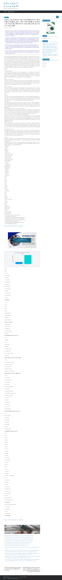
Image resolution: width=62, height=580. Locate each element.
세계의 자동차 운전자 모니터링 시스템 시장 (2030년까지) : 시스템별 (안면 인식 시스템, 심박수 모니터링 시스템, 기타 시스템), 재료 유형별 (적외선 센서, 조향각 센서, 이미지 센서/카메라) (31, 569)
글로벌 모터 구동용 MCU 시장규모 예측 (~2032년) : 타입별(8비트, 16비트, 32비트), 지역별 (19, 540)
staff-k (12, 27)
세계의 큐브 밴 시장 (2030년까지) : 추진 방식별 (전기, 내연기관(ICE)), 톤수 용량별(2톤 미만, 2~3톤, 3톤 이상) (13, 569)
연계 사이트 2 (44, 63)
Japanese (43, 66)
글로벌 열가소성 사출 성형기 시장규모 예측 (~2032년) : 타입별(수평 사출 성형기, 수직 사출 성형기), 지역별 (50, 55)
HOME (5, 11)
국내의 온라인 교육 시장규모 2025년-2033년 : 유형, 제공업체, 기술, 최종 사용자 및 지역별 (19, 537)
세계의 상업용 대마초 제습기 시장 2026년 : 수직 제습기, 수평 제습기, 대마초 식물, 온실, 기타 (19, 538)
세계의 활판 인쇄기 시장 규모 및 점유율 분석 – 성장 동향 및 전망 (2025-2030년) (17, 543)
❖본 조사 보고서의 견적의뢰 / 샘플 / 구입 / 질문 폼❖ (13, 519)
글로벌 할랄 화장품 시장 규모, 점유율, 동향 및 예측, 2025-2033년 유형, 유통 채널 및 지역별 (19, 535)
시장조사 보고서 (6, 17)
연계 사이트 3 (44, 65)
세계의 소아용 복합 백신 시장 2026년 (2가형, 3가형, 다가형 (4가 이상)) (16, 545)
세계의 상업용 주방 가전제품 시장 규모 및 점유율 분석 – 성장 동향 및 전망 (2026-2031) (18, 542)
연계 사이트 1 (44, 61)
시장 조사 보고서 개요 (11, 11)
